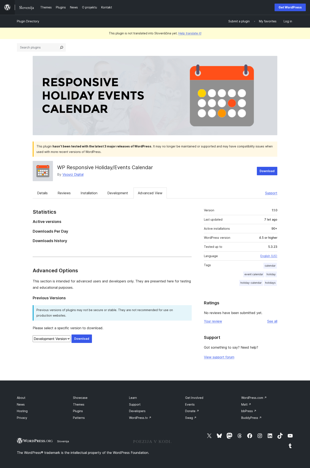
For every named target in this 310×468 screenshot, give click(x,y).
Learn (133, 397)
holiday (271, 274)
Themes (78, 404)
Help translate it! (189, 33)
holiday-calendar (251, 282)
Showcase (80, 397)
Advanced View (150, 193)
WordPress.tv (140, 417)
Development (117, 193)
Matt (246, 404)
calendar (270, 265)
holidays (270, 282)
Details (42, 193)
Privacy (22, 417)
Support (271, 193)
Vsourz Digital (73, 174)
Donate (192, 411)
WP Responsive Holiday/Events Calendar (105, 167)
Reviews (64, 193)
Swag (191, 417)
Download (267, 171)
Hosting (22, 411)
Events (190, 404)
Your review (213, 321)
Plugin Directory (28, 21)
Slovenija (63, 441)
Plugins (78, 411)
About (21, 397)
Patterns (79, 417)
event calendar (253, 274)
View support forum (219, 357)
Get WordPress (290, 7)
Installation (89, 193)
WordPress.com (254, 397)
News (21, 404)
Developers (137, 411)
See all (272, 321)
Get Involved (194, 397)
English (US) (268, 256)
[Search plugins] (61, 47)
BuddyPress (251, 417)
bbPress (248, 411)
